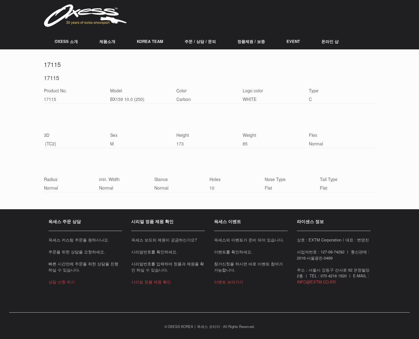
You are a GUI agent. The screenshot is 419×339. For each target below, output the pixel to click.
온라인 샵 (330, 41)
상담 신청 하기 (61, 282)
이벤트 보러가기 (228, 282)
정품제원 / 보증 (251, 41)
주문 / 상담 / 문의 (200, 41)
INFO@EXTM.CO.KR (316, 282)
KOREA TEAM (150, 41)
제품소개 (107, 41)
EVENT (293, 41)
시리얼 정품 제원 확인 (151, 282)
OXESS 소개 (66, 41)
